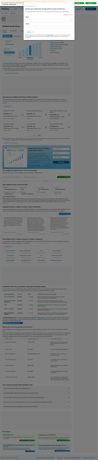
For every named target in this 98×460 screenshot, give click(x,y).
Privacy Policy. (50, 35)
